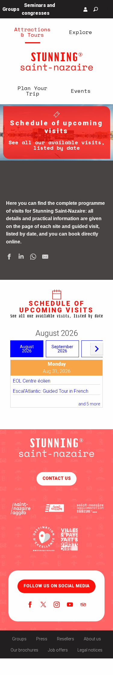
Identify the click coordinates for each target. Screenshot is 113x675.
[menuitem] (32, 32)
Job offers (58, 650)
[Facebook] (30, 605)
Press (41, 638)
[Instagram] (56, 605)
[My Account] (85, 9)
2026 (27, 348)
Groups (19, 638)
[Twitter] (43, 605)
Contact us (56, 478)
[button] (95, 9)
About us (92, 638)
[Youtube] (70, 605)
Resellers (65, 638)
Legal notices (89, 650)
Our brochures (24, 650)
